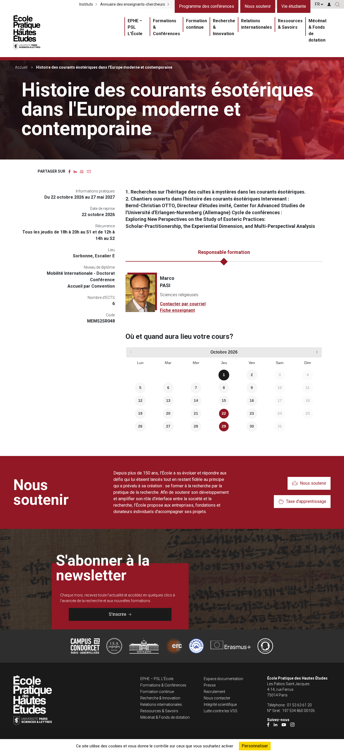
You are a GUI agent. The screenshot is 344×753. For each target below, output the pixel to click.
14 (196, 400)
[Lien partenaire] (85, 646)
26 (140, 426)
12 (140, 400)
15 (224, 400)
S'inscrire (117, 614)
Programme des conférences (206, 6)
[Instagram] (292, 724)
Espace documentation (223, 679)
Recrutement (214, 691)
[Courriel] (89, 171)
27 (168, 426)
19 (140, 413)
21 (196, 413)
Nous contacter (217, 698)
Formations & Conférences (166, 27)
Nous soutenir (258, 6)
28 (196, 426)
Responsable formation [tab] (224, 252)
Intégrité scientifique (220, 704)
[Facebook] (268, 724)
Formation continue (196, 24)
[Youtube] (284, 724)
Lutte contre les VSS (220, 711)
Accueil (21, 67)
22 (224, 413)
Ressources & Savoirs (290, 24)
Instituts (86, 4)
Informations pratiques (95, 191)
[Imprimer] (82, 171)
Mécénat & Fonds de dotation (318, 30)
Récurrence (105, 226)
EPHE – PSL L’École (135, 27)
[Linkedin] (275, 724)
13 (168, 400)
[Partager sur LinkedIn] (75, 171)
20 (168, 413)
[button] (337, 4)
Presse (210, 685)
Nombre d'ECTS (101, 297)
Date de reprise (102, 208)
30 (252, 426)
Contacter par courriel (183, 303)
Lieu (111, 250)
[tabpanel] (224, 294)
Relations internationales (256, 24)
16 (252, 400)
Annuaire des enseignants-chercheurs (132, 4)
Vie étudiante (293, 6)
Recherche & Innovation (224, 27)
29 (224, 426)
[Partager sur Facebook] (69, 171)
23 (252, 413)
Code (110, 315)
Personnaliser (255, 745)
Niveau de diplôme (99, 267)
